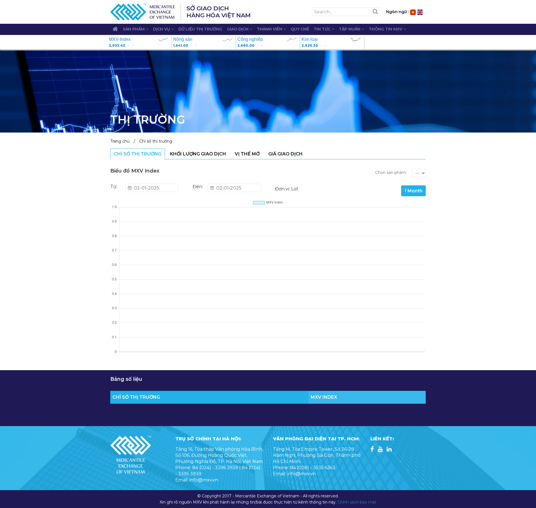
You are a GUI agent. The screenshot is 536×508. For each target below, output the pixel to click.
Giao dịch (238, 29)
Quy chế (300, 29)
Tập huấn (350, 29)
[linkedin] (389, 449)
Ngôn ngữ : (397, 11)
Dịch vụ (162, 29)
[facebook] (372, 449)
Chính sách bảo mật (357, 502)
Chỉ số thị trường (155, 141)
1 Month (413, 190)
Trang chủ (120, 141)
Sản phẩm (134, 29)
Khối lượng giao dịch (198, 154)
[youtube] (380, 449)
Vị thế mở (247, 154)
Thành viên (270, 29)
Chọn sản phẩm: (391, 172)
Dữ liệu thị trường (200, 29)
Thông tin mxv (386, 29)
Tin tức (323, 29)
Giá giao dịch (285, 154)
